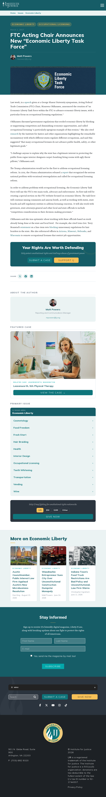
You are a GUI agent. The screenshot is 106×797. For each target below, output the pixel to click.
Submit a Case (40, 260)
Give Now (53, 516)
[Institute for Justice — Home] (10, 4)
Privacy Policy (75, 787)
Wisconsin (15, 235)
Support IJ (66, 260)
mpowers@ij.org (24, 59)
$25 (40, 510)
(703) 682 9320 (20, 760)
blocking (54, 227)
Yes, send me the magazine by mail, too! (55, 656)
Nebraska (81, 231)
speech (28, 102)
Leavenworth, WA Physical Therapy (33, 386)
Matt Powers (24, 56)
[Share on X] (20, 276)
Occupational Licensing (54, 24)
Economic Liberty (33, 13)
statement (26, 227)
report (65, 172)
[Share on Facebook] (25, 276)
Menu (16, 687)
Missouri (72, 231)
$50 (47, 510)
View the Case (53, 392)
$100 (56, 510)
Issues (20, 13)
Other (65, 510)
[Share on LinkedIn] (31, 276)
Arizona (62, 231)
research (14, 133)
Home (13, 13)
